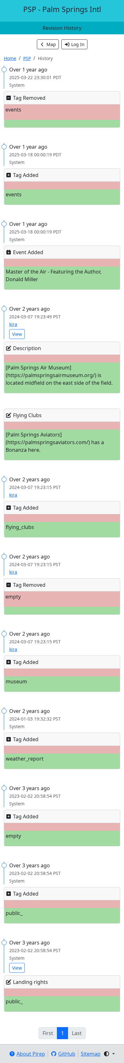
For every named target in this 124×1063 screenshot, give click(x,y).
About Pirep (31, 1053)
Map (51, 44)
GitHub (66, 1053)
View (17, 334)
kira (13, 324)
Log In (78, 44)
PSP (27, 58)
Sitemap (90, 1053)
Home (10, 58)
